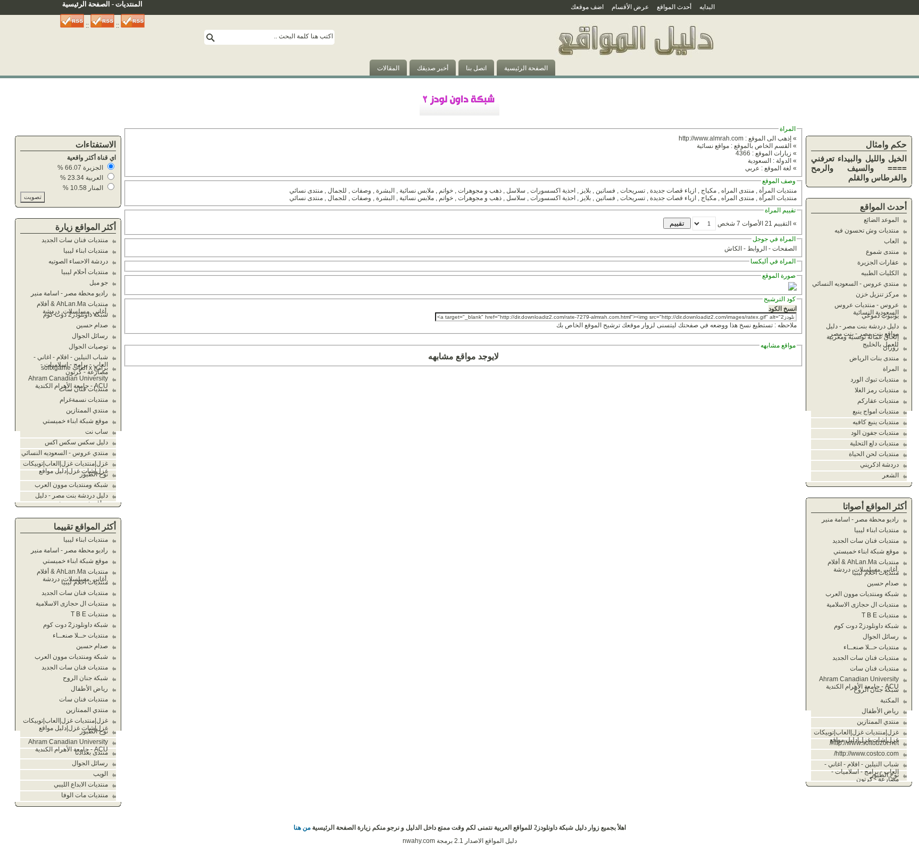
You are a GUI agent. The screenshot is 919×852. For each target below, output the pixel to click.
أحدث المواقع (674, 7)
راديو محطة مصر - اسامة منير (860, 519)
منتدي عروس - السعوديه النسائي (855, 283)
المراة (891, 369)
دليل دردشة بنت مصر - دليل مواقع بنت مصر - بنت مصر (862, 329)
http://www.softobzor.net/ (864, 743)
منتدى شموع (882, 251)
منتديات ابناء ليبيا (876, 530)
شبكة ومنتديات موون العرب (862, 594)
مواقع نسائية (713, 146)
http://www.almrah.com (711, 138)
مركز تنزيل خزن (877, 294)
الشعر (890, 475)
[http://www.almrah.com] (792, 288)
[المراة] (635, 73)
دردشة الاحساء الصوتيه (78, 261)
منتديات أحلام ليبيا (875, 572)
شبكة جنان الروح (876, 689)
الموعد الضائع (881, 220)
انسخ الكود (782, 308)
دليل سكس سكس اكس (76, 442)
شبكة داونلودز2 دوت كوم (866, 626)
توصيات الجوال (88, 346)
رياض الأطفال (880, 711)
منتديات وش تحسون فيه (866, 230)
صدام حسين (883, 583)
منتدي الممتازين (878, 721)
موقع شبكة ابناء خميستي (866, 551)
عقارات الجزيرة (878, 262)
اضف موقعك (587, 7)
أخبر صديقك (432, 68)
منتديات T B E (880, 615)
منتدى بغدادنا (91, 752)
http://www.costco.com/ (866, 753)
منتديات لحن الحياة (874, 454)
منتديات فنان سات (874, 668)
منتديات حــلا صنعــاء (871, 647)
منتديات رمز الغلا (877, 390)
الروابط (757, 248)
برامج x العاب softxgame (74, 367)
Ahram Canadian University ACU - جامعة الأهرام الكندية (859, 682)
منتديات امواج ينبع (876, 411)
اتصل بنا (476, 68)
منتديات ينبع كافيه (876, 422)
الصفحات (784, 248)
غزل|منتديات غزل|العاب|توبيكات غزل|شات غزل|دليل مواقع (856, 736)
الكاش (733, 248)
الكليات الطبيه (880, 273)
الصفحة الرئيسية (526, 68)
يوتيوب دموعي (880, 315)
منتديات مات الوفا (84, 795)
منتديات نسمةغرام (84, 399)
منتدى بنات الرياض (874, 358)
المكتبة (889, 700)
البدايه (707, 7)
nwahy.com (419, 841)
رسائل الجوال (881, 636)
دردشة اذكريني (879, 464)
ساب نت (96, 431)
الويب (100, 773)
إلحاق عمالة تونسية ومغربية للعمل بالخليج (862, 340)
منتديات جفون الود (875, 432)
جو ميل (98, 282)
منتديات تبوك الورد (874, 379)
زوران (891, 347)
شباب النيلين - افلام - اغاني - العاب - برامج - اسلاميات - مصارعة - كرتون (861, 771)
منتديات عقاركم (878, 400)
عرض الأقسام (630, 7)
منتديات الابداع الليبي (81, 784)
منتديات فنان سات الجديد (865, 540)
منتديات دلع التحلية (874, 443)
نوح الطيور (885, 775)
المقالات (388, 68)
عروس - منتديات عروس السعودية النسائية (866, 308)
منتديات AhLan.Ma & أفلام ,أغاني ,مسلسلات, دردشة (863, 565)
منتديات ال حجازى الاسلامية (862, 604)
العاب (891, 241)
